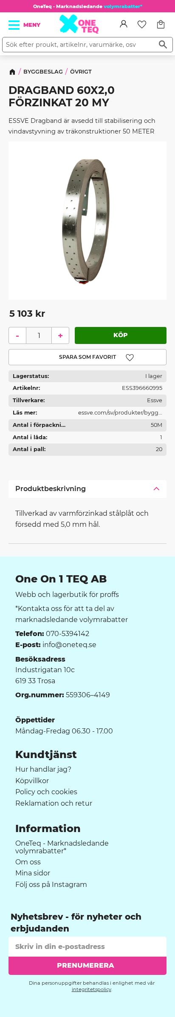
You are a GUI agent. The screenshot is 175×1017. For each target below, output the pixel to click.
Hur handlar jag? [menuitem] (43, 769)
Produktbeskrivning (50, 489)
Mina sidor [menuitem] (32, 873)
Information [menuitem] (48, 828)
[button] (14, 25)
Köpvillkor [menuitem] (32, 781)
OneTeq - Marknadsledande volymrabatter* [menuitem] (62, 847)
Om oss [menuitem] (28, 862)
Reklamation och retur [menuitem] (53, 803)
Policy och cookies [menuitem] (46, 792)
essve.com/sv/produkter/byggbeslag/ (120, 414)
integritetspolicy (91, 989)
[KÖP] (121, 335)
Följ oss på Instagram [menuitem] (51, 885)
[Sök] (162, 44)
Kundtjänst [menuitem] (46, 754)
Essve (154, 400)
